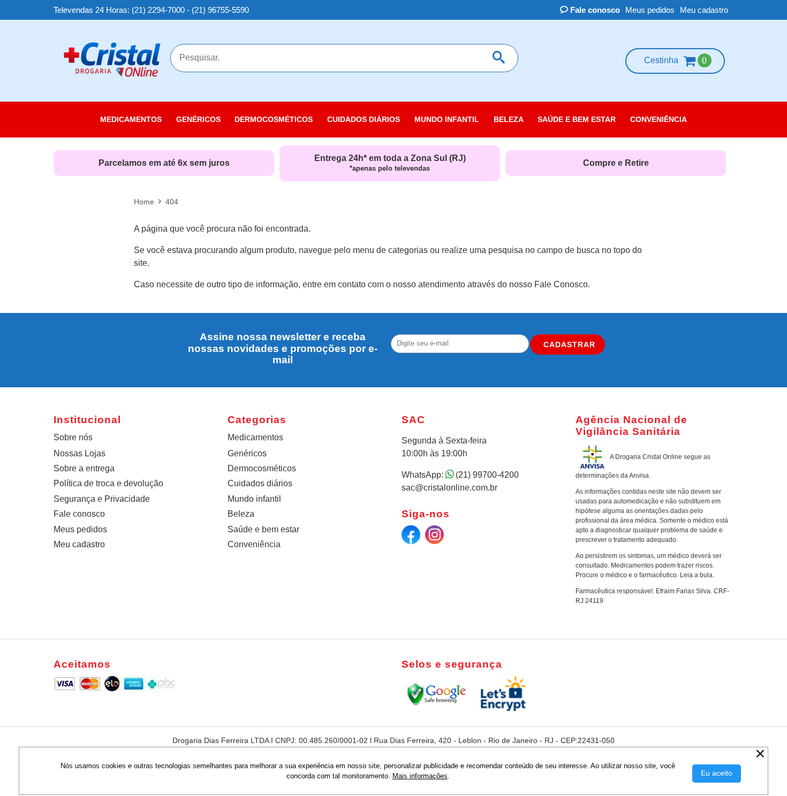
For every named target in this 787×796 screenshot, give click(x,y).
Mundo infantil (254, 498)
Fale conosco (594, 9)
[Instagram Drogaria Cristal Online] (436, 537)
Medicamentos (255, 437)
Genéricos (247, 453)
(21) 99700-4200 (487, 474)
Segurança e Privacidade (102, 498)
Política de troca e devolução (108, 483)
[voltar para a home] (112, 78)
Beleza (241, 513)
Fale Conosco (561, 284)
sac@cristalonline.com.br (449, 487)
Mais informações (420, 776)
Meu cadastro (704, 9)
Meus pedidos (650, 9)
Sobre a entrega (84, 468)
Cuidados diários (260, 483)
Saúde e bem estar (263, 529)
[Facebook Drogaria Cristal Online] (412, 537)
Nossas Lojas (79, 453)
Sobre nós (73, 437)
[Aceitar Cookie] (716, 773)
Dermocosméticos (262, 468)
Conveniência (254, 544)
